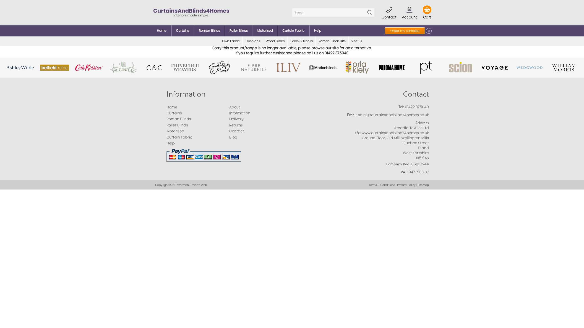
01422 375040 (417, 107)
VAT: (404, 171)
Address (422, 122)
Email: (352, 114)
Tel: (401, 106)
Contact (416, 94)
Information (186, 94)
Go (369, 12)
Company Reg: (398, 164)
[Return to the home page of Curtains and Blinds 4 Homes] (191, 12)
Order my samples (404, 30)
